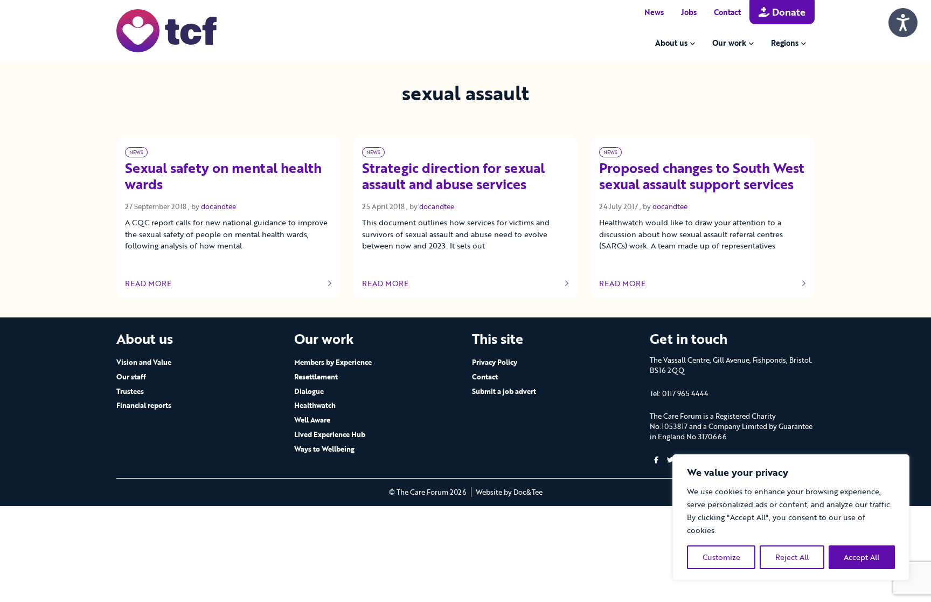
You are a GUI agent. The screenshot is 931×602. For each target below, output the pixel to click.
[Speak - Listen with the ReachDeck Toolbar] (903, 22)
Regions (784, 43)
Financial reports (143, 405)
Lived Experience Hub (329, 434)
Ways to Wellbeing (324, 449)
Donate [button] (787, 12)
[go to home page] (166, 30)
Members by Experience (333, 362)
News (654, 12)
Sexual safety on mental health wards (223, 177)
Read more (157, 283)
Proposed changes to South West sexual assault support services (701, 177)
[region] (790, 517)
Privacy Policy (494, 362)
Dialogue (309, 391)
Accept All (861, 557)
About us (671, 43)
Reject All (792, 557)
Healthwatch (315, 405)
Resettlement (316, 377)
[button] (656, 460)
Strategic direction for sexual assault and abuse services (453, 177)
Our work (729, 43)
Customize (721, 557)
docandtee (218, 206)
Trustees (130, 391)
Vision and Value (143, 362)
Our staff (131, 377)
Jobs (689, 12)
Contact (727, 12)
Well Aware (312, 420)
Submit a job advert (504, 391)
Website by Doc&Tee (509, 492)
